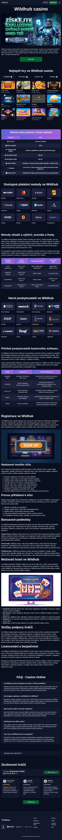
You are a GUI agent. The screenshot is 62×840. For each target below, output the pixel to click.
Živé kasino (22, 76)
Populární (7, 76)
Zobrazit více (31, 802)
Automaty (52, 76)
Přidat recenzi (51, 772)
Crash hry (37, 76)
